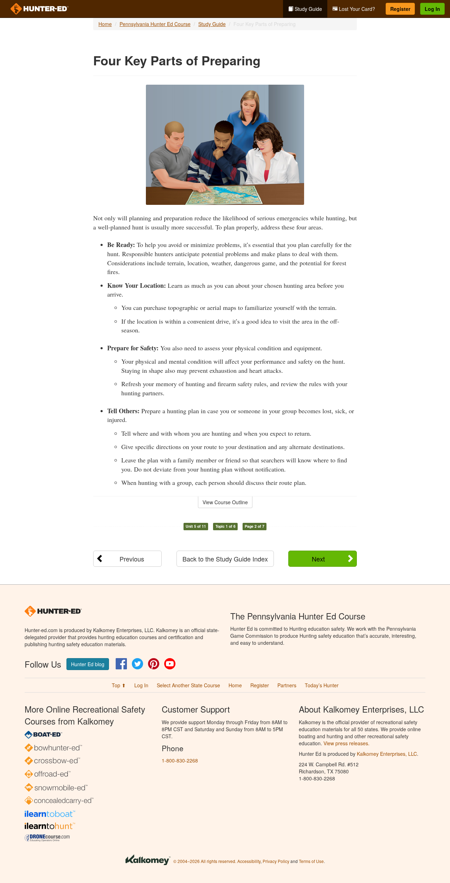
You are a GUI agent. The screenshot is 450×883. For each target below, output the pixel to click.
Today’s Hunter (322, 685)
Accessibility (249, 861)
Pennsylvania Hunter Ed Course (155, 23)
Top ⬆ (119, 685)
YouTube (169, 663)
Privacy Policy (276, 861)
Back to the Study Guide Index (225, 558)
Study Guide (307, 8)
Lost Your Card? (356, 8)
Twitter (137, 663)
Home (105, 23)
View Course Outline (225, 502)
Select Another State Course (188, 685)
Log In (432, 8)
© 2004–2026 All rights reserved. (204, 861)
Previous (132, 558)
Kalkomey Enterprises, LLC (387, 753)
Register (400, 8)
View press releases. (346, 743)
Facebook (121, 663)
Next (318, 558)
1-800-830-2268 (180, 760)
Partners (286, 685)
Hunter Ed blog (87, 664)
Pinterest (153, 663)
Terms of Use (311, 861)
